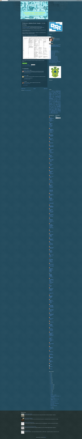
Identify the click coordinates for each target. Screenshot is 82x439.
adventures (58, 90)
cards (53, 93)
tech (58, 111)
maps (49, 105)
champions (59, 93)
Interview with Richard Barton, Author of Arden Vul (51, 244)
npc (57, 107)
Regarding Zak (51, 248)
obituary (60, 107)
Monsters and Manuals (51, 139)
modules (53, 106)
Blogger (45, 437)
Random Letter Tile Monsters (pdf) (53, 59)
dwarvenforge (56, 98)
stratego (56, 110)
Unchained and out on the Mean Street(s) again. (51, 330)
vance (60, 112)
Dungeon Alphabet (26, 27)
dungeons (51, 98)
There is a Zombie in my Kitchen (51, 361)
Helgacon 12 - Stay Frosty (51, 236)
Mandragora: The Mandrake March (51, 358)
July (51, 390)
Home (35, 88)
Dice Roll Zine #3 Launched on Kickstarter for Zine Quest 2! (51, 221)
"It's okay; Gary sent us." (51, 150)
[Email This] (31, 64)
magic (56, 104)
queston (56, 108)
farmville (54, 99)
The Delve (50, 364)
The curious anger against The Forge (51, 266)
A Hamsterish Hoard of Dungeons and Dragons (51, 269)
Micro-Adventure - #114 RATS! (51, 157)
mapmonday (59, 104)
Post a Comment (25, 85)
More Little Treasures (50, 271)
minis (59, 105)
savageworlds (59, 109)
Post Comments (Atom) (28, 90)
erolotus (60, 98)
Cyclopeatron (51, 194)
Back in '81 (50, 328)
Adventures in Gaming (51, 347)
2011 (50, 382)
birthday (50, 92)
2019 (50, 375)
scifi (51, 110)
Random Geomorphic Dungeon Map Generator (30, 426)
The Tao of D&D (51, 159)
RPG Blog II (50, 366)
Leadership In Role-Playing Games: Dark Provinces (51, 126)
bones (57, 92)
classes (55, 94)
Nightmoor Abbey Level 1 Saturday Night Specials (51, 212)
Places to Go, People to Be (51, 190)
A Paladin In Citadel (51, 124)
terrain (60, 111)
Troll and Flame (51, 214)
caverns (56, 93)
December (52, 384)
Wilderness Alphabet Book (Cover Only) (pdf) (54, 61)
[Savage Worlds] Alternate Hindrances (51, 311)
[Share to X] (33, 64)
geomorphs (54, 101)
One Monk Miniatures (50, 198)
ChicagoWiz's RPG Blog (51, 296)
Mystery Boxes (52, 404)
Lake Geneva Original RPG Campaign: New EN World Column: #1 (51, 227)
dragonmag (50, 97)
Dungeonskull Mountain (51, 171)
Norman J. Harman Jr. (27, 70)
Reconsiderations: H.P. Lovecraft (51, 136)
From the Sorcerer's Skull (51, 118)
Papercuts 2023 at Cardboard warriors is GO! (51, 200)
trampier (55, 112)
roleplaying (50, 109)
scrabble (53, 110)
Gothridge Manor (50, 155)
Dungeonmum (51, 351)
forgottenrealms (51, 100)
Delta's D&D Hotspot (50, 185)
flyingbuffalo (59, 99)
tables (56, 111)
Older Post (45, 88)
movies (49, 107)
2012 (50, 381)
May (51, 392)
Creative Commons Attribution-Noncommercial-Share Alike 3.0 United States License (54, 46)
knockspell (59, 103)
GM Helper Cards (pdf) (52, 55)
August (52, 389)
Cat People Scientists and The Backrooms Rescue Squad (51, 131)
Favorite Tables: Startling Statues (54, 403)
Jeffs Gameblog (51, 168)
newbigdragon (55, 107)
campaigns (50, 93)
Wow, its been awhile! (51, 256)
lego (52, 104)
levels (54, 104)
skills (54, 110)
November (52, 385)
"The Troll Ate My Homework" (51, 305)
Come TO (50, 293)
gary (51, 101)
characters (50, 94)
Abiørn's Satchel (51, 207)
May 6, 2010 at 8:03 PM (27, 83)
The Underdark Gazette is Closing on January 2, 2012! (51, 334)
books (60, 92)
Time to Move (50, 319)
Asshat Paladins (51, 309)
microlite (57, 105)
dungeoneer (59, 97)
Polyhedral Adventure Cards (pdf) (53, 56)
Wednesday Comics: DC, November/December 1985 (51, 120)
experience (50, 99)
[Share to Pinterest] (34, 64)
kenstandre (54, 103)
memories (54, 105)
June (51, 391)
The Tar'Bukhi (50, 290)
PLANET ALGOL (51, 247)
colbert (60, 94)
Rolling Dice (50, 177)
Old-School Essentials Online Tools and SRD (51, 216)
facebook (53, 99)
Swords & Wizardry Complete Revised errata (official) (51, 152)
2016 (50, 376)
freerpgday (54, 100)
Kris (49, 143)
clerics (57, 94)
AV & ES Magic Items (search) (53, 62)
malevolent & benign (51, 300)
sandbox (56, 109)
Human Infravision (51, 240)
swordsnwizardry (53, 111)
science (50, 110)
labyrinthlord (50, 104)
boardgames (54, 92)
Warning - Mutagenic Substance (50, 275)
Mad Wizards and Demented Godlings (51, 302)
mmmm (50, 106)
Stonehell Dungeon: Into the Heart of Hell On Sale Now (51, 282)
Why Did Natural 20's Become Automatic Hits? (51, 187)
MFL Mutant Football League (51, 276)
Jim (24, 81)
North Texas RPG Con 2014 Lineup (51, 307)
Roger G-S (25, 75)
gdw (52, 101)
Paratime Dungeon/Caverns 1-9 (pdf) (53, 60)
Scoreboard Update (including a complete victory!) (51, 340)
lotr (55, 104)
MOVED (50, 286)
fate (56, 99)
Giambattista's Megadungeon (51, 261)
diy (58, 95)
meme (52, 105)
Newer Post (23, 88)
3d (52, 90)
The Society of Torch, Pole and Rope (51, 280)
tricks (57, 112)
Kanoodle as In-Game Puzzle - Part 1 (29, 422)
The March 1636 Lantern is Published (51, 161)
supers (49, 111)
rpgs (52, 109)
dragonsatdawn (53, 97)
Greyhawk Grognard (50, 251)
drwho (56, 97)
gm (56, 101)
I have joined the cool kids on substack (51, 165)
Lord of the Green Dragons (51, 225)
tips (51, 112)
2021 (50, 374)
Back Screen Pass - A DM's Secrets (51, 260)
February (52, 408)
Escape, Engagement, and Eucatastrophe (51, 173)
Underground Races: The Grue (51, 326)
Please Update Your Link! (51, 252)
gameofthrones (59, 100)
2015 (50, 377)
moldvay (55, 106)
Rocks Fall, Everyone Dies (51, 354)
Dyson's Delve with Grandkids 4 (29, 418)
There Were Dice (51, 203)
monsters (59, 106)
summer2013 (59, 110)
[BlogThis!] (32, 64)
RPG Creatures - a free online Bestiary (51, 289)
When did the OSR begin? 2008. (51, 195)
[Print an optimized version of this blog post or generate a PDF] (24, 63)
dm (60, 95)
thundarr (50, 112)
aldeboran (50, 285)
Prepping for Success (50, 315)
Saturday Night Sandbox (51, 235)
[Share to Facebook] (33, 64)
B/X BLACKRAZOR (51, 142)
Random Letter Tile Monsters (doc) (53, 58)
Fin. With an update (50, 297)
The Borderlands (51, 219)
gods (57, 101)
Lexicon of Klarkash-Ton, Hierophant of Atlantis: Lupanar (51, 181)
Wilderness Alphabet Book (53, 405)
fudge (56, 100)
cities (53, 94)
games (50, 101)
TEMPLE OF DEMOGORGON (51, 129)
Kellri (50, 242)
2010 (50, 383)
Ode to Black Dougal (51, 210)
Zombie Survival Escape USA (51, 191)
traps (56, 112)
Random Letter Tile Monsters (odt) (53, 57)
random (58, 108)
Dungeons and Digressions (51, 239)
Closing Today (51, 335)
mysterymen (52, 107)
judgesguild (50, 103)
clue (58, 94)
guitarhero (60, 101)
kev (56, 103)
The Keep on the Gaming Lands (51, 314)
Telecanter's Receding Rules (51, 206)
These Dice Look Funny (50, 324)
